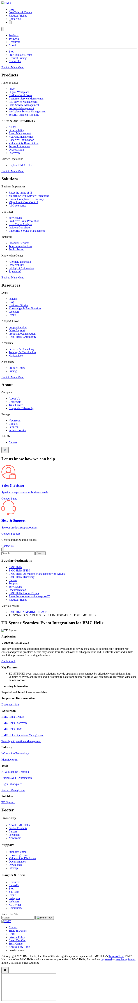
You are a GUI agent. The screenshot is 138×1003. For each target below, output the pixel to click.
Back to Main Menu (12, 67)
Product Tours (17, 367)
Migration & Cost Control (23, 202)
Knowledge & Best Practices (25, 308)
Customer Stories (18, 305)
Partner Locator (17, 430)
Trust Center (16, 405)
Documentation (17, 589)
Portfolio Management (21, 108)
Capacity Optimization (21, 139)
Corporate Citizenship (21, 408)
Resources (14, 41)
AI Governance (17, 205)
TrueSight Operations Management (21, 741)
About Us (14, 398)
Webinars (14, 311)
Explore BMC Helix (20, 165)
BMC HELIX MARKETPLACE (28, 611)
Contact (13, 423)
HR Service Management (23, 101)
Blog (11, 9)
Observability (16, 130)
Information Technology (15, 753)
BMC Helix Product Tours (24, 593)
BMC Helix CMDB (12, 716)
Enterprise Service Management (27, 230)
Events (12, 314)
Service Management (13, 790)
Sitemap (13, 868)
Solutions (14, 38)
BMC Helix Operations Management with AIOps (37, 573)
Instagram (14, 898)
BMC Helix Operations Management (22, 735)
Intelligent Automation (21, 268)
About (12, 45)
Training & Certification (22, 352)
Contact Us (15, 18)
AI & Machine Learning (15, 771)
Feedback (14, 834)
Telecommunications (20, 246)
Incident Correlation (20, 227)
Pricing (13, 371)
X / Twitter (15, 904)
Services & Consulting (21, 349)
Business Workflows (20, 95)
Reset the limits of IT (20, 192)
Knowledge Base (18, 855)
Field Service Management (24, 104)
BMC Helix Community (22, 336)
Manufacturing (9, 759)
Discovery (14, 152)
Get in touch (8, 661)
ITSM (12, 88)
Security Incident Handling (24, 114)
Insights (13, 298)
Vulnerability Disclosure (22, 858)
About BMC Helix (19, 825)
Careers (13, 442)
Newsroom (15, 420)
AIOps (12, 126)
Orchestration (16, 149)
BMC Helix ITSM (19, 570)
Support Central (18, 327)
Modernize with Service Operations (29, 195)
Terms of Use (116, 956)
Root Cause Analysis (20, 224)
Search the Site (9, 914)
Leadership (15, 401)
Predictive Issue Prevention (24, 221)
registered (106, 959)
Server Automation (19, 146)
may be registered (125, 959)
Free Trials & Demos (20, 12)
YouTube (14, 891)
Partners (13, 426)
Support (13, 583)
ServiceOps (15, 217)
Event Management (20, 133)
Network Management (21, 136)
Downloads (15, 864)
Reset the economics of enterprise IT (29, 596)
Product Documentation (22, 333)
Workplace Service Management (27, 111)
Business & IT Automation (16, 777)
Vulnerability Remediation (23, 143)
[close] (2, 549)
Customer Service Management (26, 98)
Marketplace (16, 355)
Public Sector (16, 249)
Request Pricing (18, 15)
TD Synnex (8, 802)
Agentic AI (15, 271)
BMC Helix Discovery (21, 576)
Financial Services (19, 242)
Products (14, 35)
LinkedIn (14, 885)
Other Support (17, 330)
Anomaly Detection (20, 261)
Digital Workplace (19, 92)
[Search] (10, 22)
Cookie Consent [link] (17, 950)
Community (15, 907)
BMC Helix (15, 567)
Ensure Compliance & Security (26, 199)
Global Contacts (18, 828)
